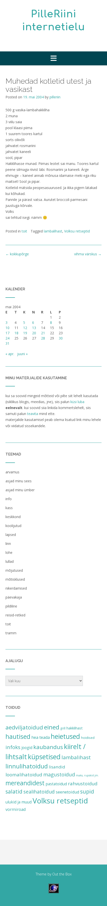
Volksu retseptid (77, 231)
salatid (13, 791)
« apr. (9, 353)
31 (7, 343)
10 (7, 327)
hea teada (40, 737)
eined (51, 727)
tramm (10, 633)
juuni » (22, 353)
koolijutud (13, 525)
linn (8, 543)
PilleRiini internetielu (53, 21)
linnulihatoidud (26, 766)
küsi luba (77, 401)
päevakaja (13, 597)
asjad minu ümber (20, 490)
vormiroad (15, 809)
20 (34, 333)
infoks (12, 747)
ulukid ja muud (18, 802)
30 (61, 338)
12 (25, 327)
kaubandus (48, 747)
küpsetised (44, 756)
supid (87, 791)
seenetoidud (67, 792)
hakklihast (74, 727)
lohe (8, 552)
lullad (9, 561)
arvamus (12, 472)
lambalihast (53, 231)
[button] (53, 58)
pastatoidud (56, 784)
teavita (32, 413)
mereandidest (25, 783)
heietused (65, 736)
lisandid (57, 767)
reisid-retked (15, 615)
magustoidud (59, 774)
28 (43, 338)
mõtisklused (15, 579)
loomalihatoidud (23, 774)
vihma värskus (88, 254)
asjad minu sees (18, 481)
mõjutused (14, 570)
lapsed (10, 534)
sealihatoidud (39, 791)
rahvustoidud (83, 783)
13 (34, 327)
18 (16, 333)
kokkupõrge (17, 254)
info (8, 498)
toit (24, 231)
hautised (17, 736)
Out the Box (62, 874)
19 (25, 333)
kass (9, 507)
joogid (26, 747)
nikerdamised (16, 588)
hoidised (88, 737)
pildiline (11, 606)
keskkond (13, 516)
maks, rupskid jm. (87, 775)
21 (43, 333)
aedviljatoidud (24, 727)
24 (7, 338)
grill (62, 728)
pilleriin (55, 97)
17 (7, 333)
